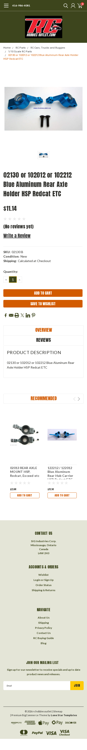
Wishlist (43, 574)
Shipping (43, 622)
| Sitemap (57, 711)
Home (7, 47)
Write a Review (17, 235)
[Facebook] (5, 315)
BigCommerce (30, 715)
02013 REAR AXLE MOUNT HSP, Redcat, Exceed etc (24, 471)
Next (78, 399)
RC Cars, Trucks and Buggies (48, 47)
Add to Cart (24, 495)
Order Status (43, 585)
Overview (43, 329)
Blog (43, 643)
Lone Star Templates (64, 715)
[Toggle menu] (6, 7)
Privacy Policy (43, 627)
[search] (64, 5)
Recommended (44, 398)
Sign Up (49, 580)
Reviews (43, 339)
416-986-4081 (21, 5)
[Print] (16, 315)
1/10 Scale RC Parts (20, 51)
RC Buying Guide (43, 638)
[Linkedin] (28, 315)
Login (36, 580)
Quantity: (10, 271)
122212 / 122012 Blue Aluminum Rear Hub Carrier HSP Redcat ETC (60, 474)
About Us (44, 617)
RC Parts (21, 47)
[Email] (11, 315)
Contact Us (44, 633)
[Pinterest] (33, 315)
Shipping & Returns (43, 590)
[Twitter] (22, 315)
